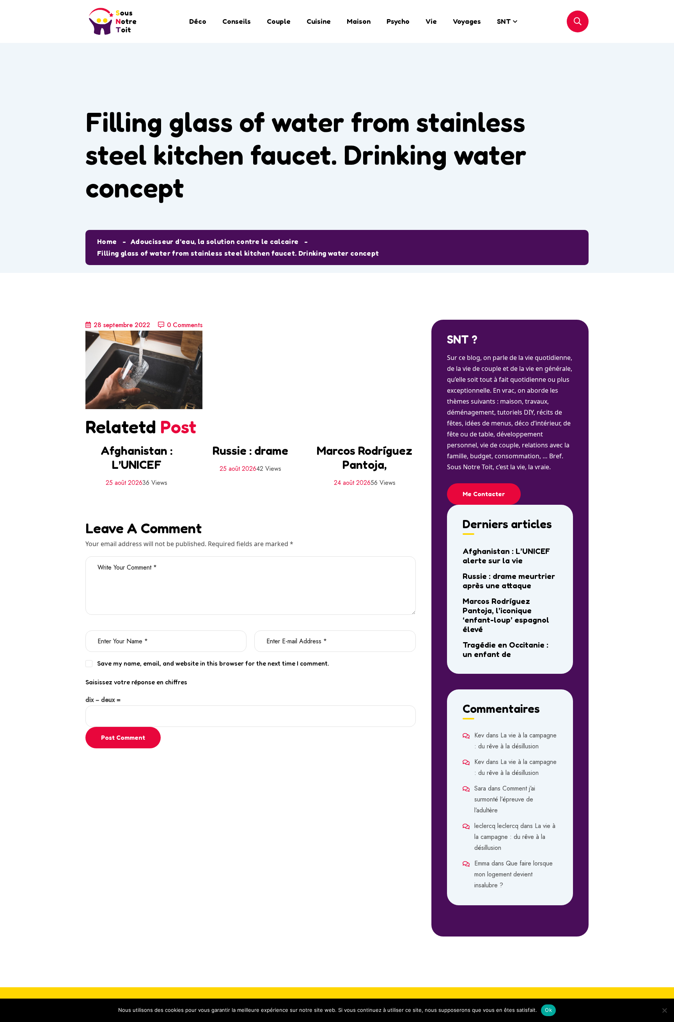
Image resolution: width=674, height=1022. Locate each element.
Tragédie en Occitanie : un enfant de (505, 649)
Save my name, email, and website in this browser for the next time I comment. (213, 663)
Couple (279, 21)
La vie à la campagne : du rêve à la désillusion (514, 836)
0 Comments (184, 324)
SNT (504, 21)
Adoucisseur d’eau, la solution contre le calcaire (214, 241)
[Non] (664, 1010)
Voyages (467, 21)
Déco (197, 21)
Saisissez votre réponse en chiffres (136, 682)
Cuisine (319, 21)
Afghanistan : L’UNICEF (136, 457)
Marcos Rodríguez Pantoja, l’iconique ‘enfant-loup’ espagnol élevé (506, 615)
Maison (359, 21)
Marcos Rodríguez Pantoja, (364, 457)
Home (107, 241)
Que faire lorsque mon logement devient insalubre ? (513, 874)
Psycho (398, 21)
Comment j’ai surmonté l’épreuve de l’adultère (504, 799)
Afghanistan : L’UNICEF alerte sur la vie (506, 556)
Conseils (236, 21)
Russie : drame (250, 450)
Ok (548, 1010)
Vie (431, 21)
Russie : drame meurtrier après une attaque (509, 581)
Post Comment (123, 737)
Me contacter (484, 494)
